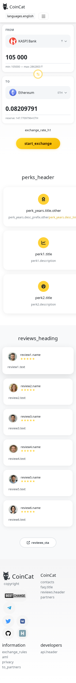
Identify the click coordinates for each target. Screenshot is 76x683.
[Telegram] (9, 608)
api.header (49, 652)
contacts (47, 582)
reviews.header (53, 592)
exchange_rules (14, 652)
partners (47, 597)
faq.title (47, 587)
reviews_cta (40, 543)
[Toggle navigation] (43, 16)
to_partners (11, 667)
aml (5, 657)
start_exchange (38, 143)
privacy (8, 662)
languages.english (20, 16)
